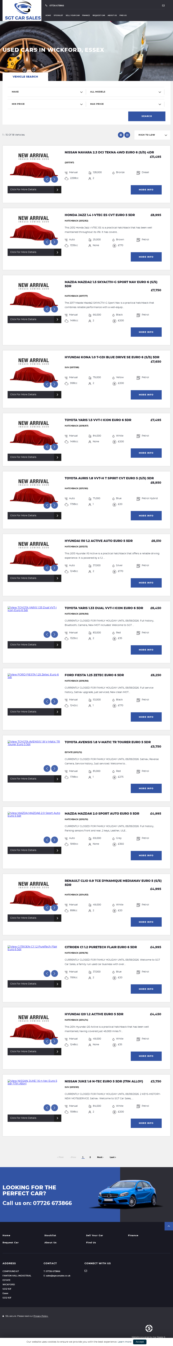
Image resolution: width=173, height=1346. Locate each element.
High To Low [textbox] (147, 135)
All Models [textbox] (97, 92)
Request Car (99, 15)
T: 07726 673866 (52, 1271)
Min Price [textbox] (18, 104)
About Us (112, 15)
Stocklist (58, 15)
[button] (169, 1226)
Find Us (123, 15)
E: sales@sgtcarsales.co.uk (57, 1276)
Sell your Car (73, 15)
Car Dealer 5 (159, 1337)
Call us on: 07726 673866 (37, 1203)
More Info (146, 190)
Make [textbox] (15, 92)
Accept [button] (140, 1342)
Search (147, 116)
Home (48, 15)
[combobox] (47, 92)
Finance (86, 15)
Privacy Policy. (40, 1316)
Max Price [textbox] (97, 104)
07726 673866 (56, 6)
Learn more (124, 1342)
